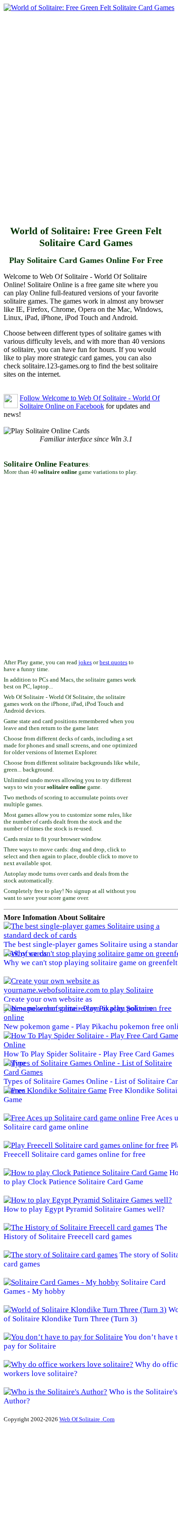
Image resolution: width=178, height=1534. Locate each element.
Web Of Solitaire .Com (87, 1419)
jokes (85, 662)
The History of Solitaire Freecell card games (86, 1232)
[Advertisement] (89, 120)
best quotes (113, 662)
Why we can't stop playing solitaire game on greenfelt (91, 962)
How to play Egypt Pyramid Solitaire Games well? (84, 1209)
